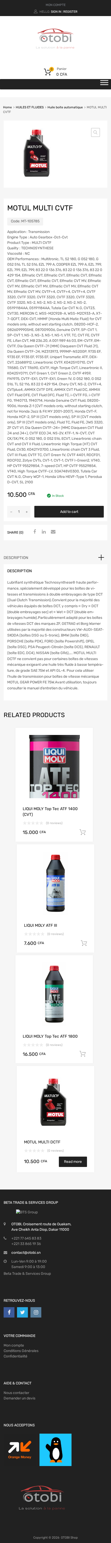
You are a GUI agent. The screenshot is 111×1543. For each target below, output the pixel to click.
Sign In (56, 11)
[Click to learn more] (20, 1450)
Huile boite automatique (65, 107)
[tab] (55, 557)
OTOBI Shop (69, 1537)
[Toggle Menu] (104, 84)
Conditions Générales (21, 1351)
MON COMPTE (56, 5)
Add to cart (69, 511)
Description (16, 557)
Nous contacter (16, 1393)
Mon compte (14, 1345)
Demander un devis (19, 1398)
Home (7, 107)
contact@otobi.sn (26, 1252)
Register (70, 11)
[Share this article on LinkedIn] (43, 532)
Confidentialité (15, 1356)
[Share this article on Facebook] (33, 532)
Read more (73, 1161)
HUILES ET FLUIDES (30, 107)
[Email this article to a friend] (52, 532)
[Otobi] (55, 55)
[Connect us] (9, 1312)
